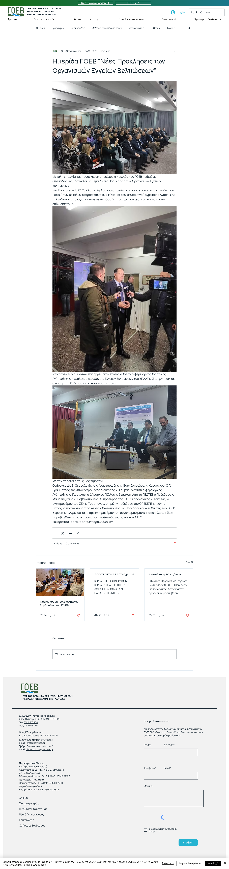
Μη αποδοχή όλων (190, 863)
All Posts (40, 28)
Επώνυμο (169, 744)
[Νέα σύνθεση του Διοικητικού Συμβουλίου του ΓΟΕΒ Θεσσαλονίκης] (60, 582)
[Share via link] (78, 533)
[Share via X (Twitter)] (62, 533)
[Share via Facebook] (54, 533)
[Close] (225, 863)
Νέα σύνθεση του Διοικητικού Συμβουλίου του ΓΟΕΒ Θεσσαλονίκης (59, 603)
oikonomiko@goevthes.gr (39, 749)
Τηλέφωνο (149, 768)
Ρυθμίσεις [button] (168, 863)
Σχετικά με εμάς (29, 803)
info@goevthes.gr (35, 742)
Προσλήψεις (58, 28)
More (170, 28)
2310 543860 (31, 722)
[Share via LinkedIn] (70, 533)
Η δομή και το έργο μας (33, 809)
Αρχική (23, 798)
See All (189, 562)
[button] (189, 28)
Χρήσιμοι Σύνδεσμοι (32, 825)
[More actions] (175, 51)
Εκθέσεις (156, 28)
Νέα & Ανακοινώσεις (31, 814)
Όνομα (147, 744)
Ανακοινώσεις (136, 28)
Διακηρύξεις (78, 28)
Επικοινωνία (26, 820)
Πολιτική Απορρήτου (34, 864)
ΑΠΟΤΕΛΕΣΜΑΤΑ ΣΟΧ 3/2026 (114, 574)
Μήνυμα (148, 786)
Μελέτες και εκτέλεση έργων (107, 28)
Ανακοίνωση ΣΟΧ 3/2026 (165, 574)
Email (167, 768)
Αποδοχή (213, 863)
